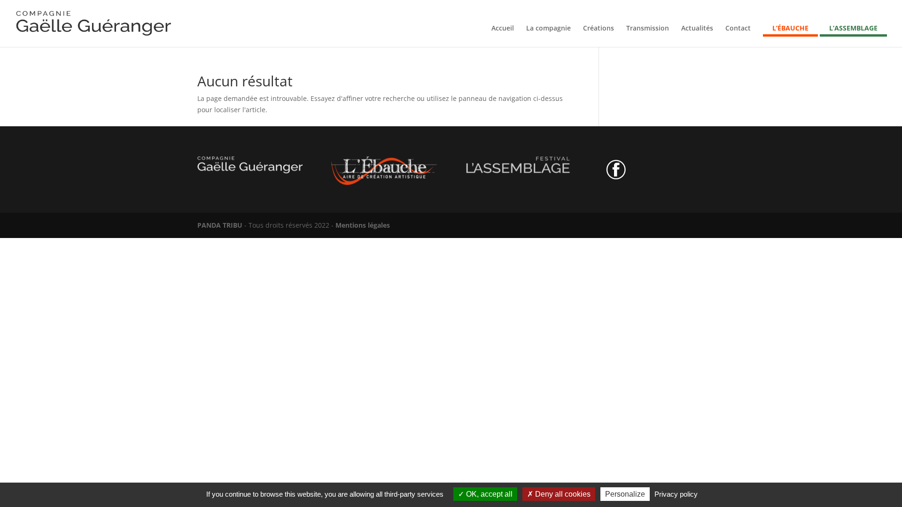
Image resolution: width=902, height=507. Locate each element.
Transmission (647, 28)
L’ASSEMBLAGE (853, 28)
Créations (598, 28)
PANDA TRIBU (219, 225)
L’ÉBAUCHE (790, 28)
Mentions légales (362, 225)
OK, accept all (488, 494)
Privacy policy (676, 494)
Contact (738, 28)
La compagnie (548, 28)
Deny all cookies (562, 494)
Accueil (502, 28)
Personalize (625, 494)
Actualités (697, 28)
